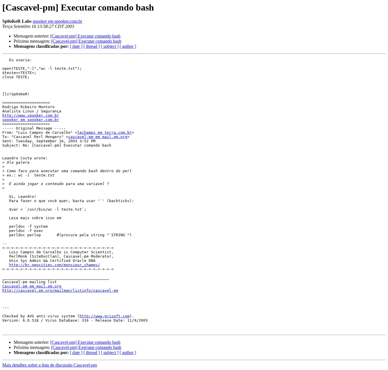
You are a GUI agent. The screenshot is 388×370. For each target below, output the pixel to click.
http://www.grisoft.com (105, 316)
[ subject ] (109, 46)
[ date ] (76, 46)
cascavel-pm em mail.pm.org (97, 137)
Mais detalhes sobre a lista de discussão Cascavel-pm (49, 365)
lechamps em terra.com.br (104, 132)
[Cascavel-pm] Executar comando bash (85, 36)
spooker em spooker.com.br (57, 21)
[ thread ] (92, 46)
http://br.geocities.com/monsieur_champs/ (54, 265)
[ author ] (128, 46)
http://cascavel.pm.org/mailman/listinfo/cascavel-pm (60, 290)
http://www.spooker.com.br (30, 115)
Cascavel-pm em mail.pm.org (31, 286)
